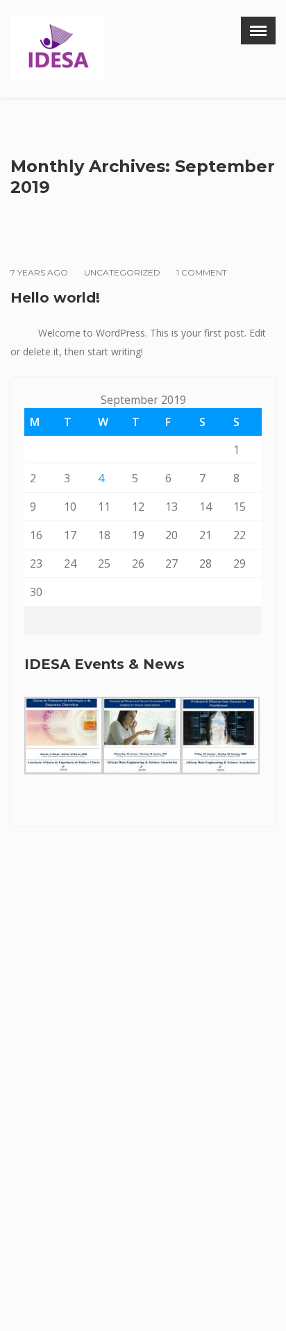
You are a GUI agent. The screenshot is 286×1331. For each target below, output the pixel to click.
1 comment (201, 272)
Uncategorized (122, 272)
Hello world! (55, 297)
